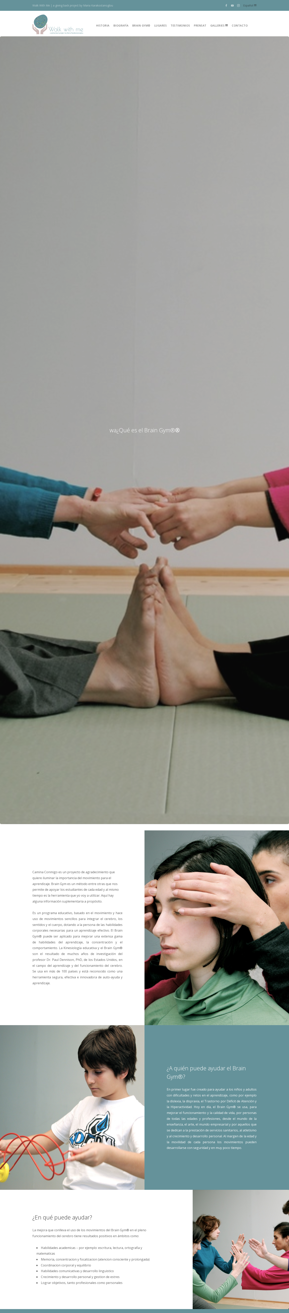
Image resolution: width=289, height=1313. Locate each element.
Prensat (200, 25)
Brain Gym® (141, 25)
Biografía (121, 25)
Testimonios (180, 25)
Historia (103, 25)
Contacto (240, 25)
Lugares (160, 25)
